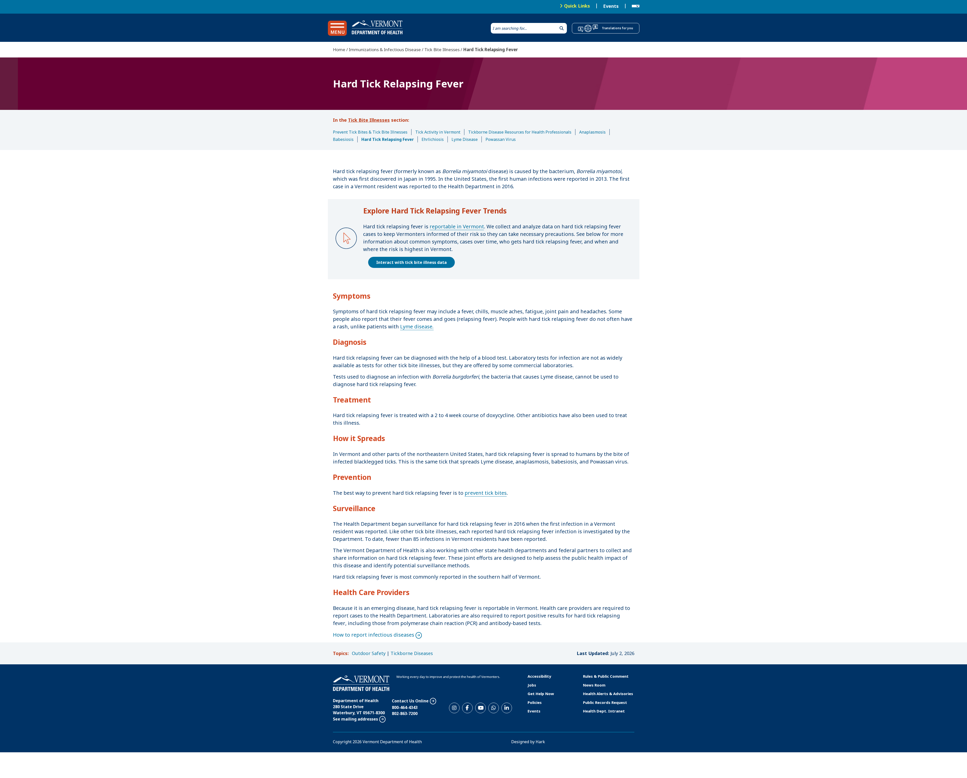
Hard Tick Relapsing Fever (387, 139)
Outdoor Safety (369, 653)
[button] (337, 28)
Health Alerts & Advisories (608, 693)
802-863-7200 (405, 713)
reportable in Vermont (457, 226)
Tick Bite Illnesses (442, 49)
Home (339, 49)
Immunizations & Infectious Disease (385, 49)
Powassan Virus (501, 139)
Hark (540, 741)
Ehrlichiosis (433, 139)
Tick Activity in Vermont (437, 132)
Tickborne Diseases (412, 653)
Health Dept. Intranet (604, 710)
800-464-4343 (405, 707)
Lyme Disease (465, 139)
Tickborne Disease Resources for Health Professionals (519, 132)
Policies (535, 702)
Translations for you (617, 28)
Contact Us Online (410, 701)
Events (611, 6)
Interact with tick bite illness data (411, 262)
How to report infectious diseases (373, 634)
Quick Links (577, 6)
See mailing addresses (355, 719)
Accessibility (539, 676)
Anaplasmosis (592, 132)
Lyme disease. (417, 326)
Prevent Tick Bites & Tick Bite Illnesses (370, 132)
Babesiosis (343, 139)
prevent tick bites (486, 492)
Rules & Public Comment (606, 676)
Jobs (532, 685)
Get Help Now (541, 693)
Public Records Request (605, 702)
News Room (594, 685)
